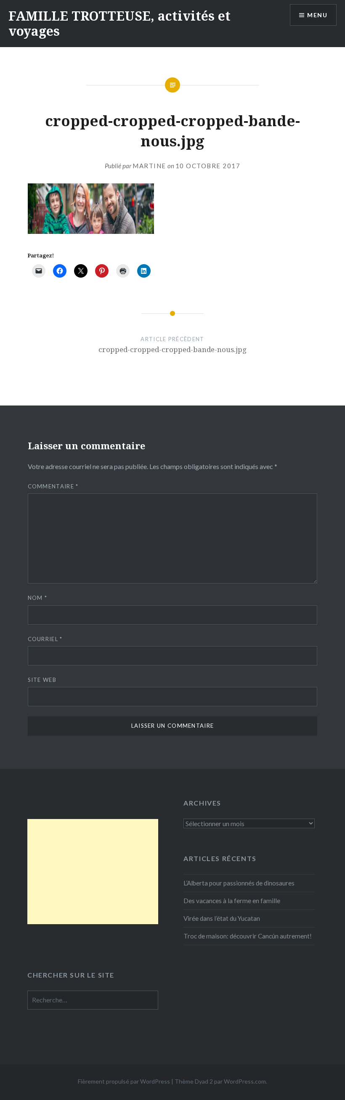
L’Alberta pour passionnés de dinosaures (239, 883)
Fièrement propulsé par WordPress (124, 1081)
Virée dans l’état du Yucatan (221, 918)
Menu (317, 15)
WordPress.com (245, 1081)
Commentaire (53, 486)
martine (149, 166)
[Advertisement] (92, 871)
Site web (42, 679)
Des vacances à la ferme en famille (231, 900)
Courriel (45, 639)
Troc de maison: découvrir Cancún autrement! (247, 936)
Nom (38, 597)
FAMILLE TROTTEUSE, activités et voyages (119, 23)
